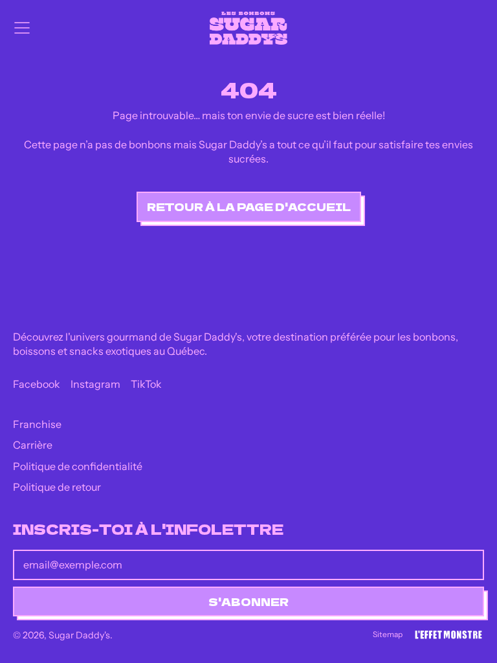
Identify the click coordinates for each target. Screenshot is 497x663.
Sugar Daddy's (79, 635)
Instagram (95, 383)
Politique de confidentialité (77, 466)
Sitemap (388, 634)
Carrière (32, 444)
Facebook (36, 383)
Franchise (37, 424)
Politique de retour (57, 486)
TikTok (146, 383)
